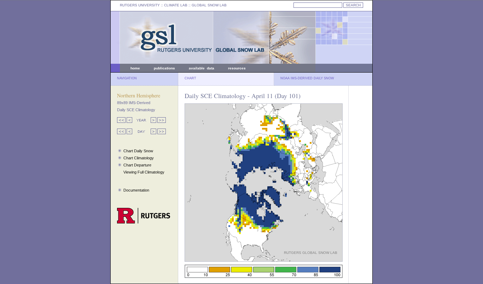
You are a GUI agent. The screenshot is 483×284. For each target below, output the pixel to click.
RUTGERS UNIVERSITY (140, 5)
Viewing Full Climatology (143, 172)
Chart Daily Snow (138, 151)
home (135, 68)
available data (201, 68)
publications (164, 68)
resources (237, 68)
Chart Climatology (138, 158)
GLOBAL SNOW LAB (209, 5)
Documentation (136, 190)
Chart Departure (137, 165)
